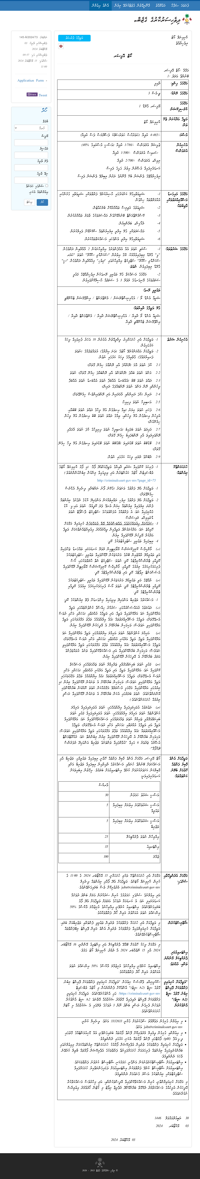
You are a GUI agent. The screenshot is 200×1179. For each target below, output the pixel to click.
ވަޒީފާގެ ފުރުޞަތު (74, 38)
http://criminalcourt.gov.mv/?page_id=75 (126, 480)
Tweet (43, 95)
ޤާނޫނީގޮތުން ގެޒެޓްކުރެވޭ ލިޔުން (132, 5)
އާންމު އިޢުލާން (100, 5)
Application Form (30, 81)
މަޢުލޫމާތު (160, 5)
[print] (61, 46)
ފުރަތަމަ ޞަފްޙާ (180, 5)
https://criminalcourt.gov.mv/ (139, 994)
